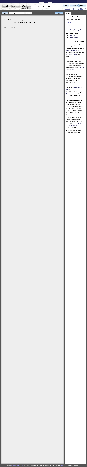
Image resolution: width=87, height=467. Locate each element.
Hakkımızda (83, 8)
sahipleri (62, 465)
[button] (66, 5)
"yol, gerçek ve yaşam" (74, 30)
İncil (16, 6)
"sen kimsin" (71, 28)
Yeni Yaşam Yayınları (71, 54)
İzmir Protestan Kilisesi (17, 465)
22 (4, 19)
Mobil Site (76, 8)
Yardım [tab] (68, 13)
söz (69, 26)
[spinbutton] (28, 13)
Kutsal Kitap (68, 8)
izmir (69, 21)
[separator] (64, 238)
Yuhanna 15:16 (72, 35)
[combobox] (17, 13)
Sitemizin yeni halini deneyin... (43, 1)
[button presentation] (25, 13)
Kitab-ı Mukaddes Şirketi (72, 50)
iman (69, 24)
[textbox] (17, 13)
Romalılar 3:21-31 (73, 37)
